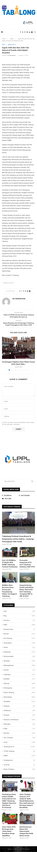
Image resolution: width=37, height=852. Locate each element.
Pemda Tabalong (19, 692)
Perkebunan (19, 710)
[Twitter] (22, 32)
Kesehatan (19, 661)
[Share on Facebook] (23, 291)
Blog (19, 616)
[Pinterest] (27, 32)
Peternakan (19, 724)
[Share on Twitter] (25, 291)
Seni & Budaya (19, 738)
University (19, 765)
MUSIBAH (19, 679)
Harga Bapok (19, 643)
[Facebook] (20, 32)
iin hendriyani (12, 55)
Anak (19, 611)
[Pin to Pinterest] (27, 291)
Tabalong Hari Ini (19, 747)
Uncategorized (19, 760)
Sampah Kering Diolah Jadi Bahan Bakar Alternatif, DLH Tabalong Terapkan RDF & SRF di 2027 (27, 590)
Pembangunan (19, 688)
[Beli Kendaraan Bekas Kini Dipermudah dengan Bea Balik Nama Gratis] (27, 819)
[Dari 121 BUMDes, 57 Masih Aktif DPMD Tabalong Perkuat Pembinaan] (9, 552)
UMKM (19, 756)
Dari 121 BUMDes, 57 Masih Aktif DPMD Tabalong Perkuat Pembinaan (9, 563)
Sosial (19, 742)
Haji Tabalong (19, 638)
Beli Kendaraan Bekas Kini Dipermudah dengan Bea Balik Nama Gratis (26, 831)
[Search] (35, 32)
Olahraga (19, 683)
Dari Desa (19, 620)
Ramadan (19, 733)
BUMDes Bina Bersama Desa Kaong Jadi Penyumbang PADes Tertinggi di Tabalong (9, 590)
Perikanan (19, 706)
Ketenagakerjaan (19, 665)
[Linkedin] (29, 32)
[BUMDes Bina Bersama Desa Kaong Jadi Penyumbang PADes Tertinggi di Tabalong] (9, 577)
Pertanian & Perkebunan (19, 719)
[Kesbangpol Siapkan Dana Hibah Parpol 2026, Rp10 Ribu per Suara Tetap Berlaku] (18, 348)
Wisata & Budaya (19, 769)
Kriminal (19, 670)
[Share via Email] (29, 291)
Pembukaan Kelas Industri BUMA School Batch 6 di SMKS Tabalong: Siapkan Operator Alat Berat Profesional (9, 800)
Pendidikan (19, 701)
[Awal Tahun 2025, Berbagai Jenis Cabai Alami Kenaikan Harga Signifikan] (9, 819)
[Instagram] (25, 32)
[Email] (32, 32)
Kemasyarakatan (19, 656)
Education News (19, 629)
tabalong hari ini (8, 283)
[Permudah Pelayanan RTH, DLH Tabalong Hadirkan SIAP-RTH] (27, 552)
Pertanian (19, 715)
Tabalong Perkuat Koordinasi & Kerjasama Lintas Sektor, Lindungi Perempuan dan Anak (18, 539)
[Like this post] (21, 291)
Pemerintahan (19, 697)
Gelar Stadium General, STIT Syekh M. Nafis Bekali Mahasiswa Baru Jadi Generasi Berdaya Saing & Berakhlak (27, 800)
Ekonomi (19, 634)
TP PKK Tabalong (19, 751)
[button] (4, 353)
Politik (12, 39)
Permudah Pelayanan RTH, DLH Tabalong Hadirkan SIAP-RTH (27, 563)
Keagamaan (19, 652)
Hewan (19, 647)
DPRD (19, 625)
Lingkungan (19, 674)
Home (4, 39)
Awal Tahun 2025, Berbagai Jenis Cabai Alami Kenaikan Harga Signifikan (9, 831)
